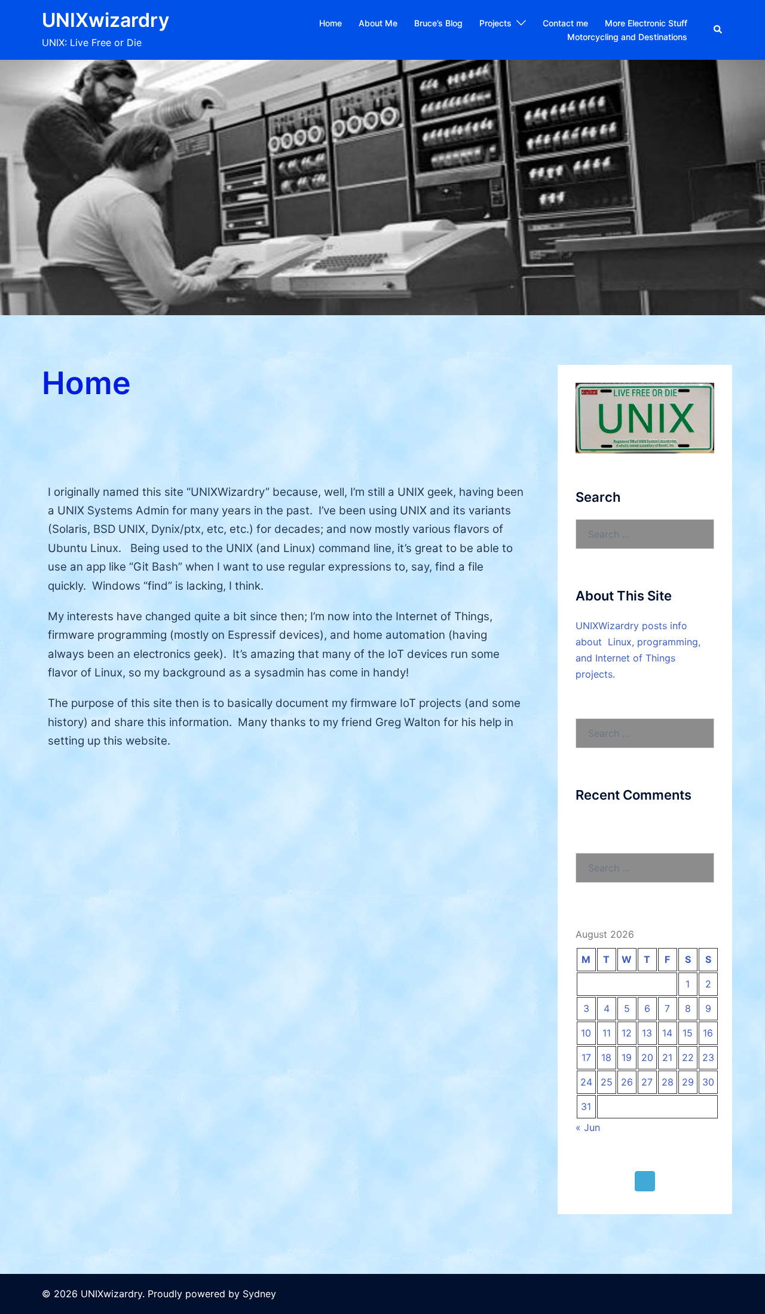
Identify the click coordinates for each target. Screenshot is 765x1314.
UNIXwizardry (105, 20)
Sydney (259, 1294)
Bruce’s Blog (438, 23)
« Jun (588, 1127)
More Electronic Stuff (646, 23)
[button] (718, 30)
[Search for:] (645, 534)
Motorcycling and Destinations (627, 37)
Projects (495, 23)
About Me (378, 23)
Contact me (565, 23)
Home (330, 23)
